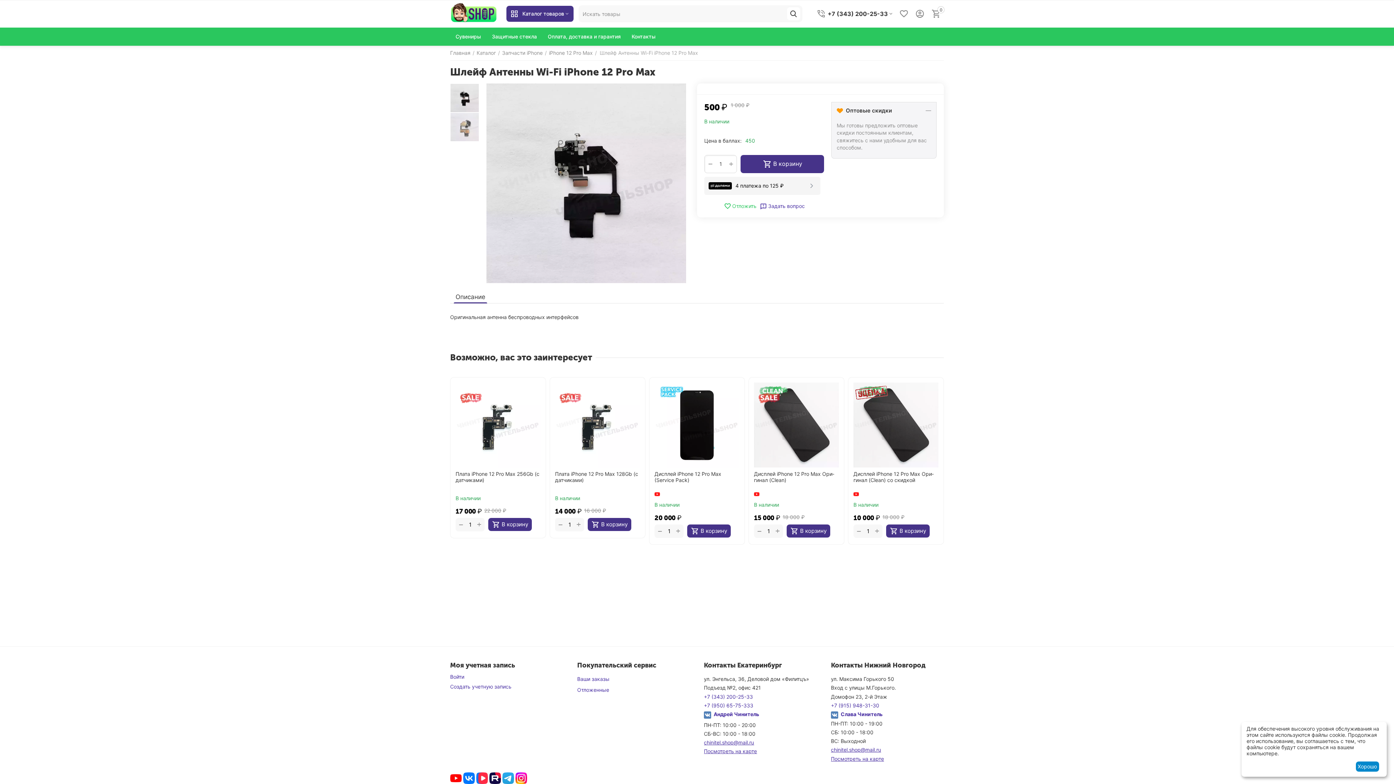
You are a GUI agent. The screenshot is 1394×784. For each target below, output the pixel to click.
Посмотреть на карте (730, 751)
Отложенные (593, 690)
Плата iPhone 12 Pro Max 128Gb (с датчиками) (596, 477)
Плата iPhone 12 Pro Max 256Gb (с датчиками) (497, 477)
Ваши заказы (593, 679)
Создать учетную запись (480, 686)
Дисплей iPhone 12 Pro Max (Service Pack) (688, 477)
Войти (457, 677)
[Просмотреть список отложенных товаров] (904, 14)
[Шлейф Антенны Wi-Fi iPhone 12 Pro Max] (586, 183)
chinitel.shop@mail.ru (729, 742)
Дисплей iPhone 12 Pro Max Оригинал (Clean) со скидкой (893, 477)
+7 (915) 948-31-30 (855, 705)
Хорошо (1367, 766)
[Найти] (793, 13)
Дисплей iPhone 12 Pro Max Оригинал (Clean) (794, 477)
